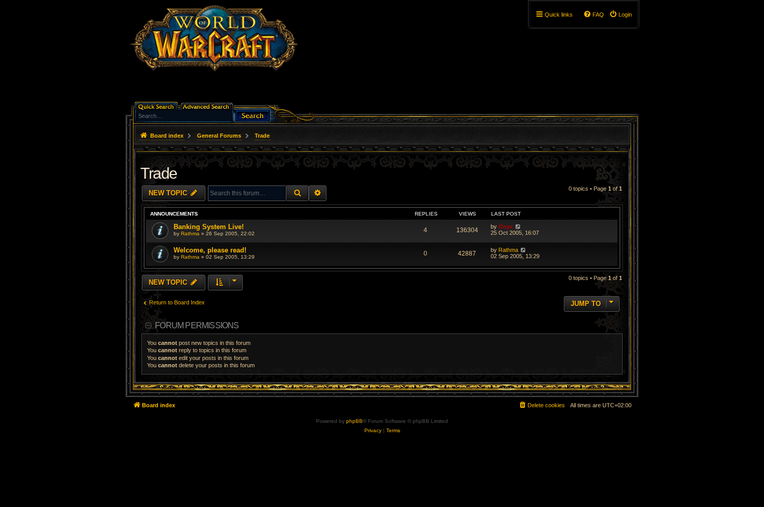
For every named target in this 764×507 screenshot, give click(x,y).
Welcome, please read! (210, 250)
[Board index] (214, 54)
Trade (158, 173)
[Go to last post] (518, 226)
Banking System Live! (209, 227)
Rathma (190, 233)
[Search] (252, 114)
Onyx (505, 226)
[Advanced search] (207, 105)
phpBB (354, 421)
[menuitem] (620, 14)
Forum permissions (197, 325)
